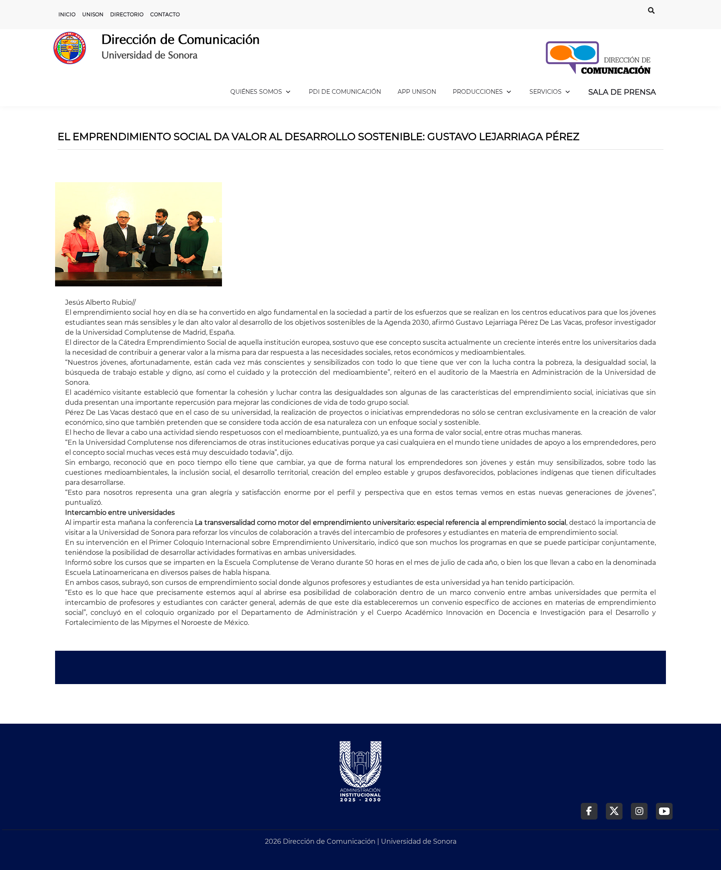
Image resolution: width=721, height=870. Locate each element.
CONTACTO (165, 14)
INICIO (67, 14)
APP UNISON (417, 91)
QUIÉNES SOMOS (256, 91)
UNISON (92, 14)
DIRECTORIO (127, 14)
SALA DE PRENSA (622, 92)
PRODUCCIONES (478, 91)
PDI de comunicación (345, 91)
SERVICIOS (545, 91)
